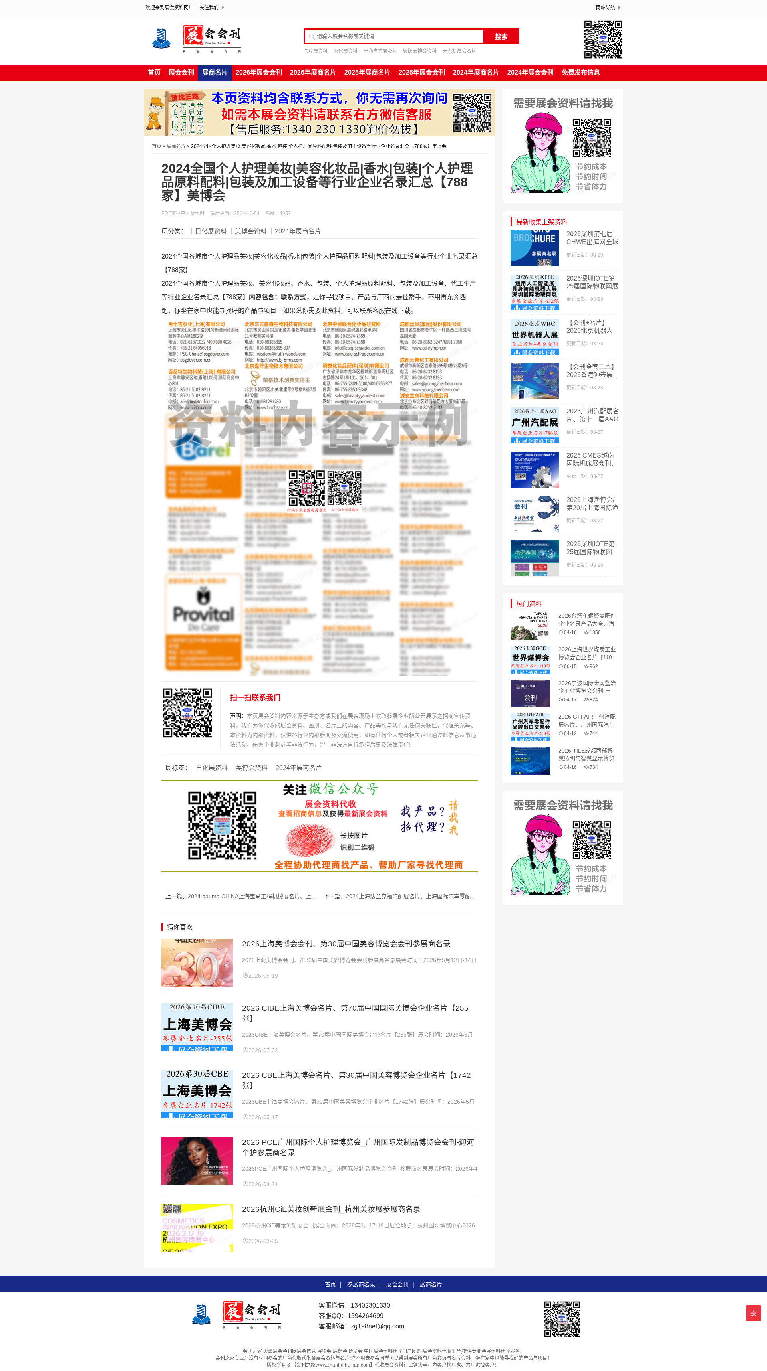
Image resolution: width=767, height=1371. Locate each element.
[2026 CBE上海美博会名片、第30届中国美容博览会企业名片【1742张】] (197, 1115)
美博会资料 (252, 768)
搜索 (501, 36)
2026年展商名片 (313, 72)
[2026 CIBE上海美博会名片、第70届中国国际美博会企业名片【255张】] (197, 1048)
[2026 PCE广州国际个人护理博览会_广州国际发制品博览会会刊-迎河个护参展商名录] (197, 1182)
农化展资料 (346, 51)
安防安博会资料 (420, 51)
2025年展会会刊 (422, 72)
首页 (154, 72)
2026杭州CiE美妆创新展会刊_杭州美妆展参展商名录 (331, 1209)
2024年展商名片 (476, 72)
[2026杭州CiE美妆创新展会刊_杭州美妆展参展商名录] (197, 1250)
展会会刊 (181, 72)
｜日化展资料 (208, 231)
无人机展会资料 (459, 51)
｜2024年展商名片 (294, 231)
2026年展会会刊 (259, 72)
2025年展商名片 (367, 72)
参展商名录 (361, 1284)
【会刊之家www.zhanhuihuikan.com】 (333, 1365)
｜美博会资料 (248, 231)
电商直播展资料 (380, 51)
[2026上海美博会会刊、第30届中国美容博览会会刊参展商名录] (197, 984)
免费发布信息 (581, 72)
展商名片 (215, 72)
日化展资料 (212, 768)
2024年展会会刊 (530, 72)
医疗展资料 (316, 51)
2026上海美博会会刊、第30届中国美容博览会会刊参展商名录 (346, 944)
